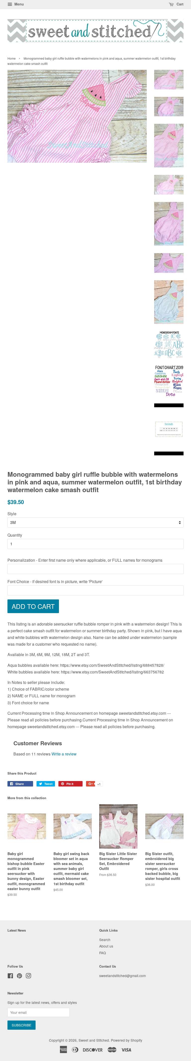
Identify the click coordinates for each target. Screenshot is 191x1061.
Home (11, 58)
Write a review (64, 754)
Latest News (16, 930)
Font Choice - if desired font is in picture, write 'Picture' (54, 581)
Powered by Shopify (126, 1040)
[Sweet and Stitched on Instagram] (28, 976)
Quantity (14, 535)
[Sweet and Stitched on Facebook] (10, 976)
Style (11, 513)
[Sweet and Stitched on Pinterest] (19, 976)
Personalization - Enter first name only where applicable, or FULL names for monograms (84, 560)
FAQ (102, 952)
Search (104, 939)
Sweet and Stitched (94, 1040)
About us (106, 945)
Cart (180, 3)
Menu (18, 3)
